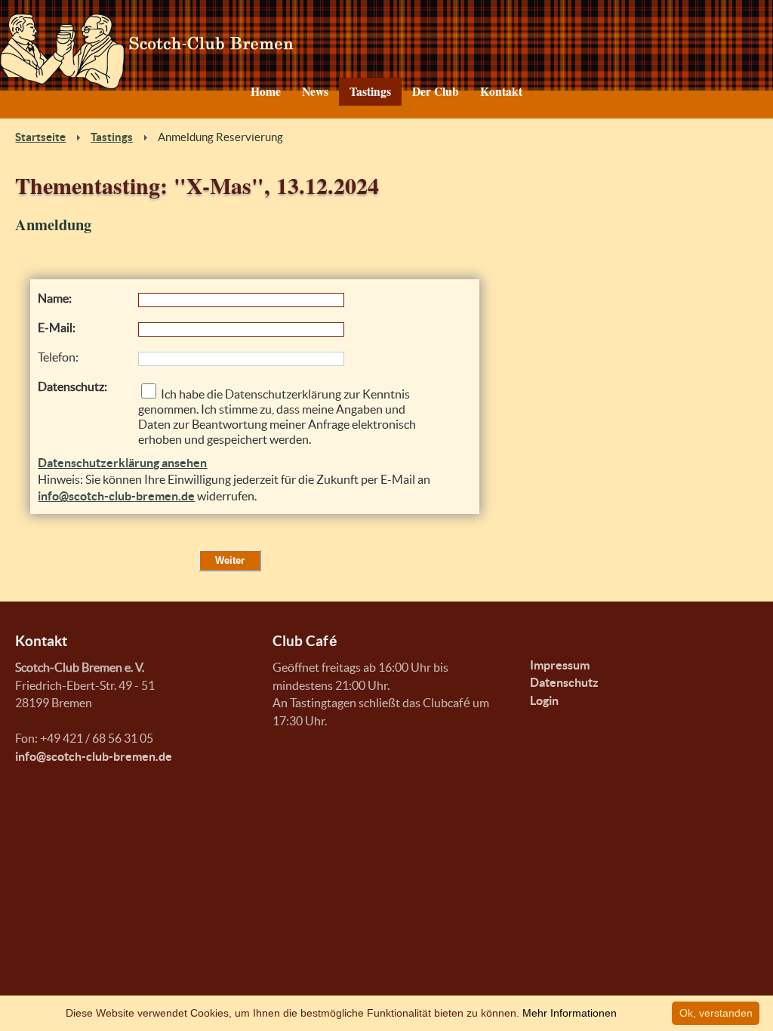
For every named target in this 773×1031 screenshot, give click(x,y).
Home (266, 91)
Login (544, 700)
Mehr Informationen (569, 1013)
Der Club (435, 91)
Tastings (370, 91)
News (315, 91)
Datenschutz (564, 682)
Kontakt (501, 91)
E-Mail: (56, 328)
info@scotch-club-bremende (93, 756)
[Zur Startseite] (386, 51)
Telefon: (58, 357)
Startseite (40, 137)
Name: (55, 298)
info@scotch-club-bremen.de (116, 496)
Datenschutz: (72, 386)
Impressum (560, 665)
